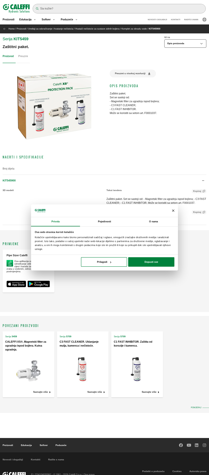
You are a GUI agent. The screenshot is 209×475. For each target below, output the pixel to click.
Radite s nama (191, 20)
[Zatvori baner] (173, 211)
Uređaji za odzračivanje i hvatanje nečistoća (50, 28)
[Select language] (204, 19)
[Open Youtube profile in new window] (189, 445)
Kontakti (175, 20)
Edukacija (26, 445)
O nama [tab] (153, 221)
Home (11, 28)
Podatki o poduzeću (153, 471)
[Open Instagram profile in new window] (204, 445)
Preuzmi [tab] (23, 56)
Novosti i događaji (157, 20)
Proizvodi (8, 19)
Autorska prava (197, 471)
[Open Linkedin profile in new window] (197, 445)
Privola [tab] (55, 221)
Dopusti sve (151, 261)
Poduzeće (61, 445)
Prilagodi (102, 261)
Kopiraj (197, 191)
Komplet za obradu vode (134, 28)
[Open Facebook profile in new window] (181, 445)
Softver (44, 445)
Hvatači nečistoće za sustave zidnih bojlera (97, 28)
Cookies (177, 471)
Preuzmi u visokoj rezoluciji (130, 73)
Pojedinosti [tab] (104, 221)
